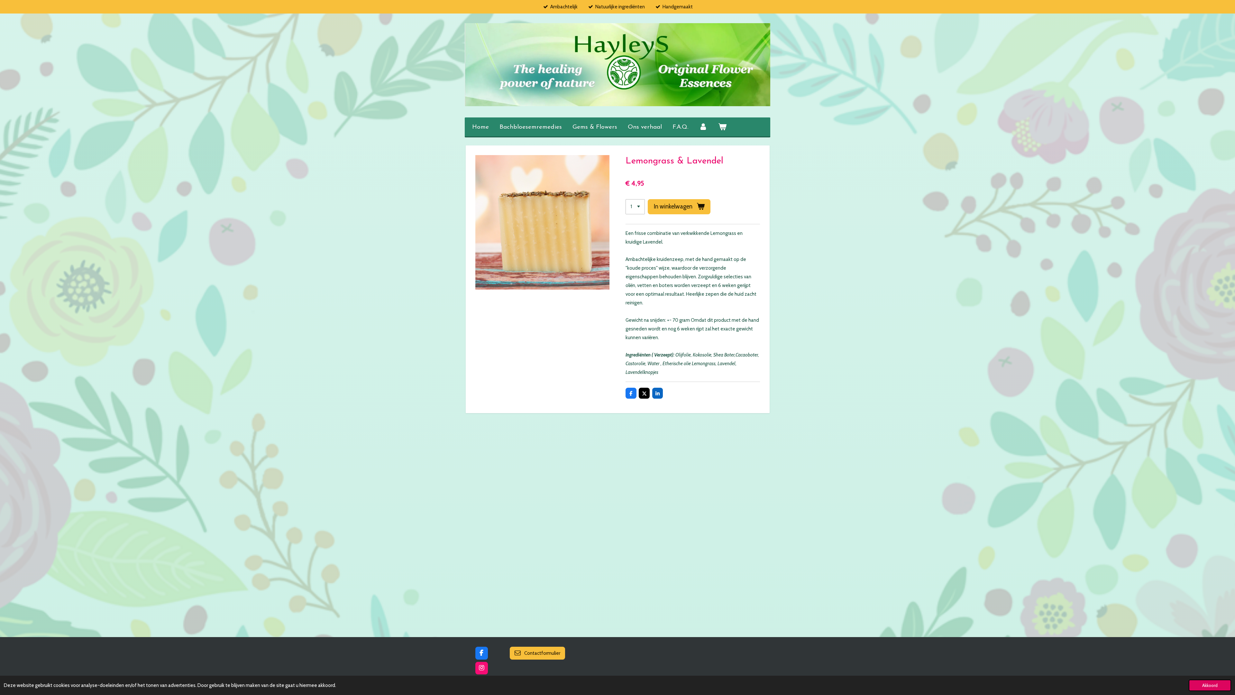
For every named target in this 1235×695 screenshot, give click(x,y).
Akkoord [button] (1210, 685)
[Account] (703, 127)
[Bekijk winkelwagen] (722, 127)
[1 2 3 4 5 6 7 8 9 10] (635, 206)
